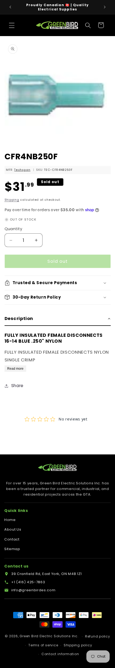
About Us (12, 529)
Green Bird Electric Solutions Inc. (49, 636)
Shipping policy (78, 645)
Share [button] (17, 385)
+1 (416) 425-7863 (28, 582)
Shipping (12, 200)
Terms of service (43, 645)
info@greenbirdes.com (33, 590)
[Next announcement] (105, 7)
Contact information (60, 654)
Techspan (22, 170)
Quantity (13, 228)
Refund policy (97, 636)
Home (10, 519)
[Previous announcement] (10, 7)
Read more (15, 368)
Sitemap (12, 548)
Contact (12, 539)
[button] (11, 25)
